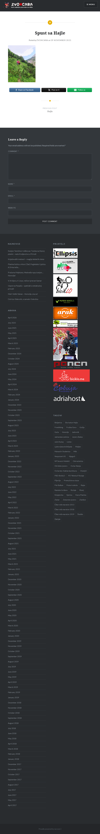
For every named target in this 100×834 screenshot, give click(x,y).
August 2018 (13, 723)
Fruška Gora (71, 427)
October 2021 (14, 533)
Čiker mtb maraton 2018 (64, 509)
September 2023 (15, 420)
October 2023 (14, 415)
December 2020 (14, 579)
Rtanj (81, 490)
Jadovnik (75, 432)
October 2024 (14, 359)
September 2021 (15, 538)
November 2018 (14, 708)
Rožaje (73, 490)
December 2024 (14, 353)
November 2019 (14, 646)
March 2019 (13, 687)
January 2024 (13, 400)
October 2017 (14, 774)
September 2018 (15, 718)
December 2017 (14, 764)
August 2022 (13, 482)
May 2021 (12, 559)
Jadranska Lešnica (62, 437)
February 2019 (14, 692)
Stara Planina (80, 495)
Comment (13, 151)
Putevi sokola (72, 485)
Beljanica (58, 422)
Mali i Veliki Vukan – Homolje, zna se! (23, 294)
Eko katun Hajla (71, 422)
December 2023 (14, 405)
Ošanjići (83, 471)
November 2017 (14, 769)
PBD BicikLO (60, 476)
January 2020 (13, 636)
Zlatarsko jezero (69, 500)
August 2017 (13, 785)
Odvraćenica (78, 461)
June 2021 (12, 554)
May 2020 (12, 615)
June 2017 (12, 795)
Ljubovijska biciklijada (63, 447)
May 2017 (12, 800)
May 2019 (12, 677)
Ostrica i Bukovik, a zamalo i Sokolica (23, 299)
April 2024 (12, 384)
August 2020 (13, 600)
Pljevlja (58, 480)
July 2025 (12, 323)
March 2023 (13, 446)
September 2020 (15, 595)
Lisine (69, 442)
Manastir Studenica (62, 451)
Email (11, 196)
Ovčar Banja (76, 466)
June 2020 (12, 610)
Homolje (65, 432)
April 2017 (12, 805)
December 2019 (14, 641)
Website (12, 208)
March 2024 (13, 389)
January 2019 (13, 697)
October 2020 (14, 590)
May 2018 (12, 738)
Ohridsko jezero (61, 466)
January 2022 (13, 518)
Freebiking (59, 427)
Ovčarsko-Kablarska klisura (66, 471)
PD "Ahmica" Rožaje (76, 476)
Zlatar (57, 500)
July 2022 (12, 487)
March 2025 (13, 343)
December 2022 (14, 461)
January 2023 (13, 456)
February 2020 (14, 631)
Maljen (78, 447)
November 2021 (14, 528)
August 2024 (13, 364)
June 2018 (12, 733)
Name (11, 184)
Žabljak (57, 519)
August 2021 (13, 543)
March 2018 (13, 749)
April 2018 (12, 744)
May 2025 (12, 333)
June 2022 (12, 492)
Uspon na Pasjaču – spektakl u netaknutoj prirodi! (25, 287)
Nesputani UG (60, 456)
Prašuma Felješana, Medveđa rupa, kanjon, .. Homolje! (25, 274)
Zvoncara (42, 40)
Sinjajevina (59, 495)
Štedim (80, 514)
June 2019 (12, 672)
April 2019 (12, 682)
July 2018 (12, 728)
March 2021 (13, 564)
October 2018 (14, 713)
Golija (82, 427)
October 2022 (14, 471)
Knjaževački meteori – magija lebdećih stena (26, 259)
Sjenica (69, 495)
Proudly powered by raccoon (49, 829)
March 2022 (13, 507)
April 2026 (12, 317)
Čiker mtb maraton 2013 (64, 505)
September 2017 (15, 779)
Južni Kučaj (59, 442)
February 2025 (14, 348)
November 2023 (14, 410)
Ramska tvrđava (61, 490)
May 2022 (12, 497)
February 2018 (14, 754)
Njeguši (72, 456)
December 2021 (14, 523)
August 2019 (13, 661)
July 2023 (12, 430)
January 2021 (13, 574)
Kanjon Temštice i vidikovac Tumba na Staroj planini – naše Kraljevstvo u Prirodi (26, 252)
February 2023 (14, 451)
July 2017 (12, 790)
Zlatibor (82, 500)
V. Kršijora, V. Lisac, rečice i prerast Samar (25, 281)
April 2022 (12, 502)
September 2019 (15, 656)
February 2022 (14, 513)
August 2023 (13, 425)
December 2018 (14, 703)
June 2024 (12, 374)
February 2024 (14, 395)
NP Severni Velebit (62, 461)
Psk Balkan (59, 485)
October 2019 (14, 651)
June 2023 (12, 436)
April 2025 (12, 338)
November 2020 (14, 584)
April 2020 (12, 620)
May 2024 (12, 379)
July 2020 (12, 605)
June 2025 (12, 328)
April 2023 (12, 441)
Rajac (83, 485)
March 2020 (13, 625)
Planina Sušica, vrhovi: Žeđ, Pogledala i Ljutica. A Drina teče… (27, 265)
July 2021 (12, 549)
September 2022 (15, 477)
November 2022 (14, 466)
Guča (57, 432)
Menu (92, 4)
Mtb (75, 451)
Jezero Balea (77, 437)
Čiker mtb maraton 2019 (64, 514)
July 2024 (12, 369)
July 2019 (12, 667)
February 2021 (14, 569)
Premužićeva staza (71, 480)
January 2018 (13, 759)
